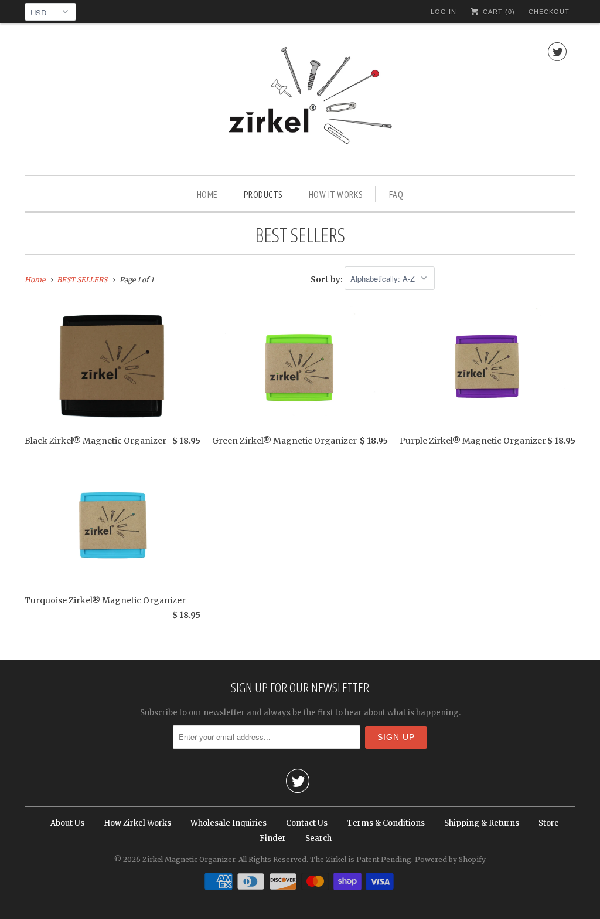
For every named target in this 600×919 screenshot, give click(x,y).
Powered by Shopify (450, 859)
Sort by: (328, 279)
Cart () (497, 11)
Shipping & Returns (481, 823)
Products (263, 194)
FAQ (396, 194)
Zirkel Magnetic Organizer (188, 859)
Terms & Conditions (386, 823)
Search (318, 838)
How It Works (336, 194)
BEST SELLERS (300, 234)
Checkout (549, 11)
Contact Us (307, 823)
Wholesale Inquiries (228, 823)
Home (207, 194)
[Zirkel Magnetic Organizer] (300, 102)
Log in (443, 11)
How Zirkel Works (137, 823)
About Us (67, 823)
